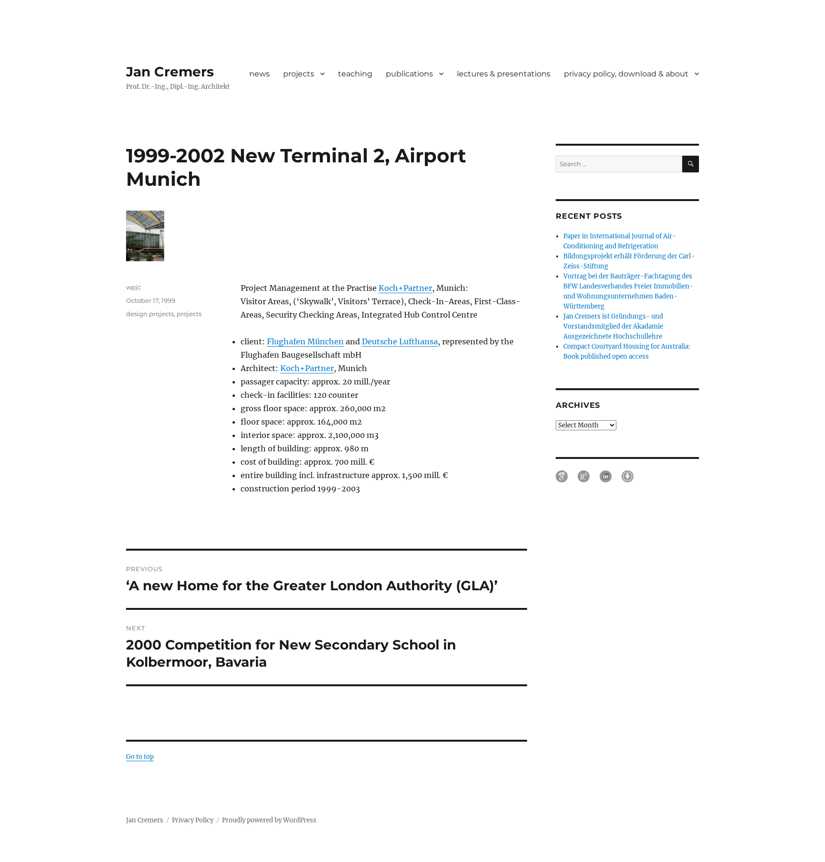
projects (298, 73)
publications (409, 73)
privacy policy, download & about (626, 73)
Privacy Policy (192, 820)
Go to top (140, 757)
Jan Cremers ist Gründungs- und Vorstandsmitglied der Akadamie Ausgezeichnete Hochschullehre (613, 326)
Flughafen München (305, 341)
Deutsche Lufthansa (400, 341)
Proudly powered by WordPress (269, 820)
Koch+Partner (405, 288)
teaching (355, 73)
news (259, 73)
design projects (150, 314)
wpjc (133, 287)
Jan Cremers (170, 72)
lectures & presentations (503, 73)
